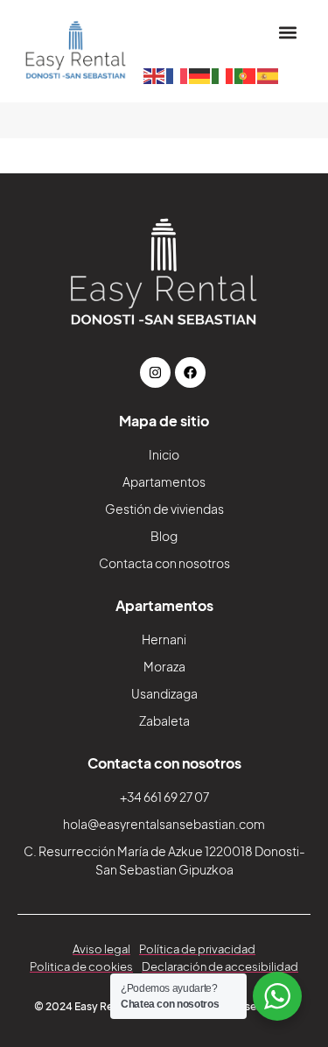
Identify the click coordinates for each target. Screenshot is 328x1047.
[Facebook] (190, 372)
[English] (154, 74)
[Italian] (223, 74)
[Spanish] (268, 74)
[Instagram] (155, 372)
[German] (200, 74)
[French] (177, 74)
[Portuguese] (245, 74)
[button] (287, 32)
